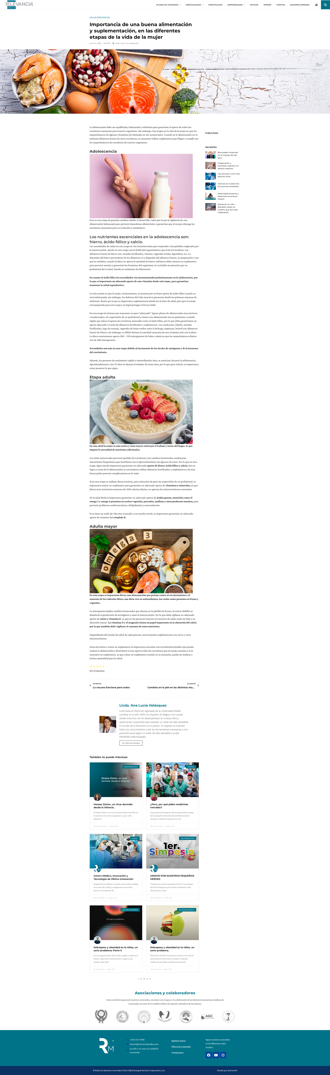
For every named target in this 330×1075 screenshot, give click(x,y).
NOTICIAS (254, 5)
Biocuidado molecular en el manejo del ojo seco (228, 155)
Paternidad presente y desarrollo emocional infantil (228, 196)
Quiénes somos (178, 1040)
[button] (325, 4)
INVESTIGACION (215, 5)
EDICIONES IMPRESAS (299, 5)
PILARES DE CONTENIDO (167, 5)
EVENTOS (281, 5)
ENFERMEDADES (235, 5)
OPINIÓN (267, 5)
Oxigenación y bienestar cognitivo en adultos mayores (228, 166)
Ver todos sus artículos (131, 743)
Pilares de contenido (181, 1046)
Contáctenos (177, 1052)
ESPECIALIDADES (193, 5)
